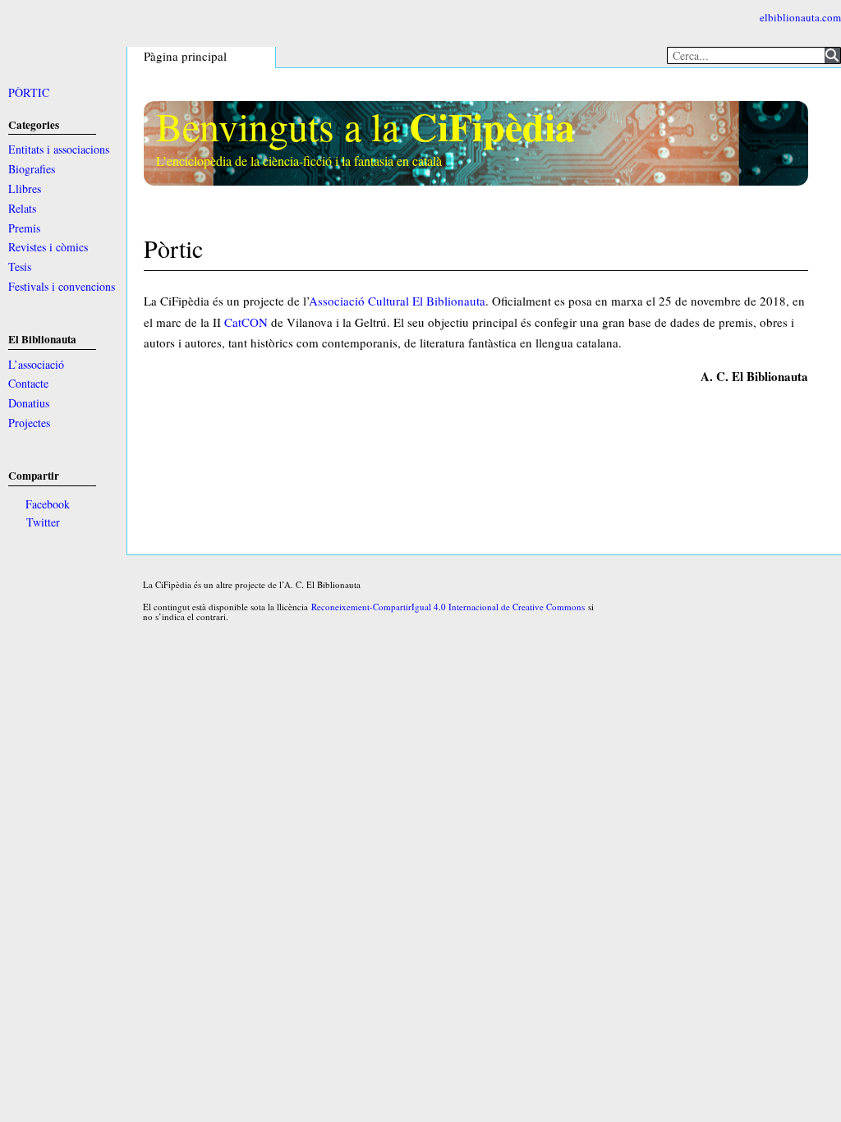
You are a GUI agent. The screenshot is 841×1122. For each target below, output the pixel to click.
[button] (189, 59)
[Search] (832, 55)
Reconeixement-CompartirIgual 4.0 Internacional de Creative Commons (448, 606)
